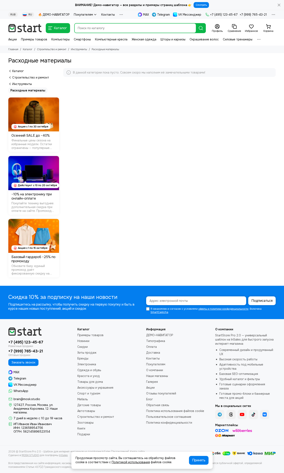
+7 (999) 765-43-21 (253, 14)
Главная (13, 49)
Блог (149, 399)
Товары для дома (90, 382)
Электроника (86, 364)
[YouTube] (242, 414)
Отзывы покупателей (161, 393)
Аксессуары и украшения (95, 387)
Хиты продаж (86, 352)
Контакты (108, 14)
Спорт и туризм (88, 393)
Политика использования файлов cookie (175, 411)
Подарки (83, 434)
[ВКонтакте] (264, 414)
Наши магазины (157, 376)
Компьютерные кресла (111, 39)
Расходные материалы (27, 90)
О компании (154, 370)
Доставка (153, 352)
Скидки (82, 347)
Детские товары (89, 405)
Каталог (27, 49)
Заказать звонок (23, 362)
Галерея (152, 382)
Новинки (83, 341)
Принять (198, 460)
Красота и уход (88, 376)
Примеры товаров (34, 39)
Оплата (151, 347)
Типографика (155, 341)
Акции (12, 39)
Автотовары (86, 411)
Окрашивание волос (204, 39)
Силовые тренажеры (237, 39)
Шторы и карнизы (173, 39)
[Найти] (201, 28)
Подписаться (262, 300)
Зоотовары (85, 422)
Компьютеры (60, 39)
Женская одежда (144, 39)
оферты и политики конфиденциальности (223, 309)
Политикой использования (131, 462)
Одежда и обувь (89, 370)
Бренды (82, 358)
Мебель (82, 399)
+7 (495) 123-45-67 (224, 14)
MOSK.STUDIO (30, 455)
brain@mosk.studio (27, 399)
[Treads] (231, 414)
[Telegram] (219, 414)
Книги (81, 428)
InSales (63, 455)
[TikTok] (253, 414)
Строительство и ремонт (51, 49)
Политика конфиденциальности (169, 422)
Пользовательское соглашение (168, 417)
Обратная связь (157, 405)
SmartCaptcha (159, 312)
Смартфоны (82, 39)
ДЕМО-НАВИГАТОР (159, 335)
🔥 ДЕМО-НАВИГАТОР (54, 14)
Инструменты (79, 49)
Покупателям (83, 14)
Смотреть (201, 5)
